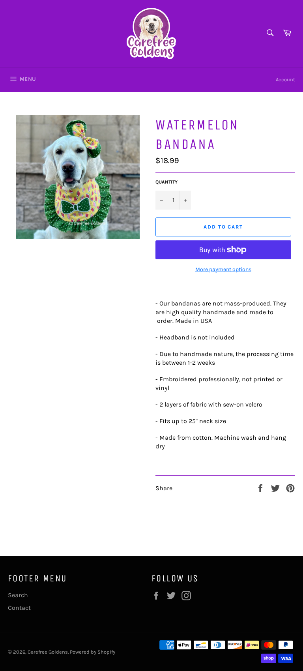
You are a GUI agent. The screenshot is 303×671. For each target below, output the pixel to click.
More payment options (223, 269)
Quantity (166, 182)
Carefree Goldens (48, 652)
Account (285, 79)
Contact (19, 607)
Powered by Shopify (92, 652)
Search (18, 595)
